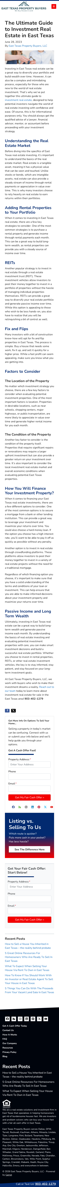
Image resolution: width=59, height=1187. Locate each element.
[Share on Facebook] (7, 710)
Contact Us (8, 1030)
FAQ (4, 1038)
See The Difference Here (30, 849)
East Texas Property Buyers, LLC (28, 46)
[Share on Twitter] (13, 710)
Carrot (9, 1174)
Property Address (19, 759)
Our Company (9, 1043)
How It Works (9, 1034)
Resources (7, 1047)
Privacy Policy (9, 1052)
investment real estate (18, 100)
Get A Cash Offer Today (14, 1025)
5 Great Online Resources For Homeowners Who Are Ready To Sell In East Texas (28, 957)
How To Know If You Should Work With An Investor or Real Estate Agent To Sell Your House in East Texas (29, 979)
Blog (4, 1056)
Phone (12, 771)
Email (12, 783)
